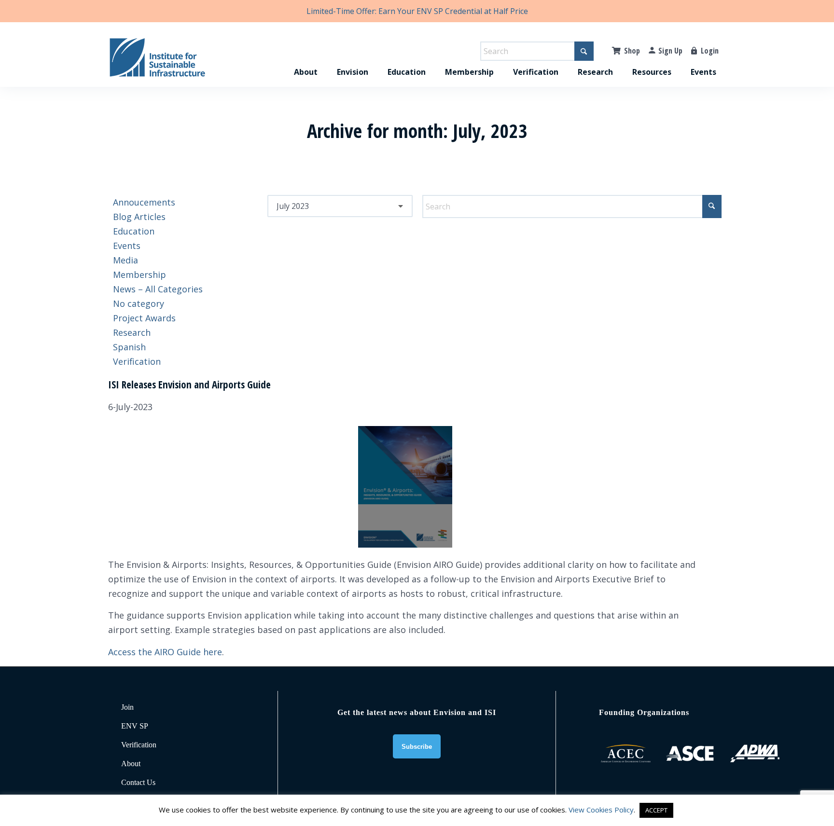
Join (127, 707)
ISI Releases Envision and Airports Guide (189, 384)
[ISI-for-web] (157, 62)
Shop (632, 50)
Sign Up (670, 50)
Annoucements (144, 202)
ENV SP (134, 726)
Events (126, 245)
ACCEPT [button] (656, 810)
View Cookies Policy (601, 809)
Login (710, 50)
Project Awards (144, 318)
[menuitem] (305, 62)
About (130, 763)
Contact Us (138, 782)
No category (138, 303)
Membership (139, 274)
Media (125, 260)
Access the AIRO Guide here (165, 652)
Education (133, 231)
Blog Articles (139, 216)
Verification (137, 361)
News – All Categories (158, 289)
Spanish (129, 347)
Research (132, 332)
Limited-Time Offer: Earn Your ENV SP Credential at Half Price (417, 11)
